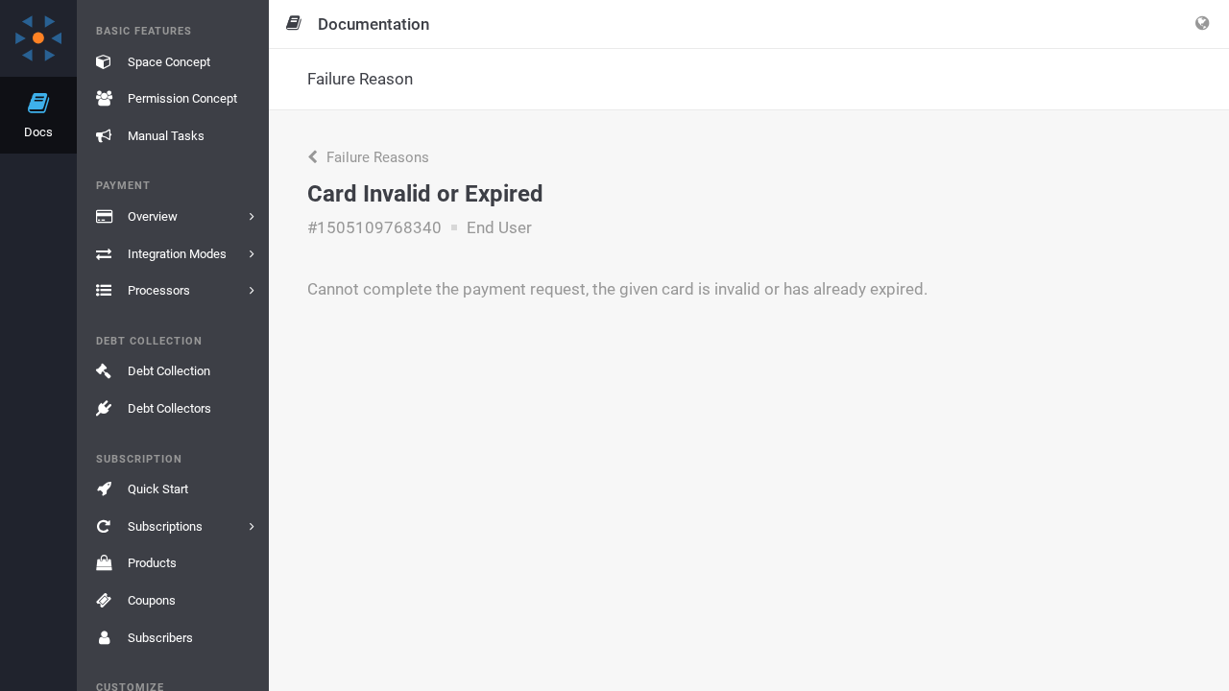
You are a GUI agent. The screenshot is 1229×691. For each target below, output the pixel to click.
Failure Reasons (376, 157)
